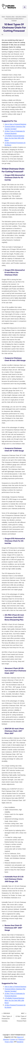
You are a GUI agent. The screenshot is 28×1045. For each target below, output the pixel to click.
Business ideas (10, 16)
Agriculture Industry (21, 16)
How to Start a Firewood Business (15, 124)
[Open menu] (24, 7)
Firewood (14, 20)
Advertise (6, 1039)
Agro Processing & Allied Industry (14, 18)
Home (3, 16)
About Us (20, 1037)
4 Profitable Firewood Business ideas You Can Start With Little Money (14, 138)
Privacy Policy (9, 1041)
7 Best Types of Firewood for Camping (7, 1017)
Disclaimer (20, 1041)
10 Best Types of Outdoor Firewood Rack (21, 1017)
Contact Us (13, 1039)
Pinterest (21, 1039)
